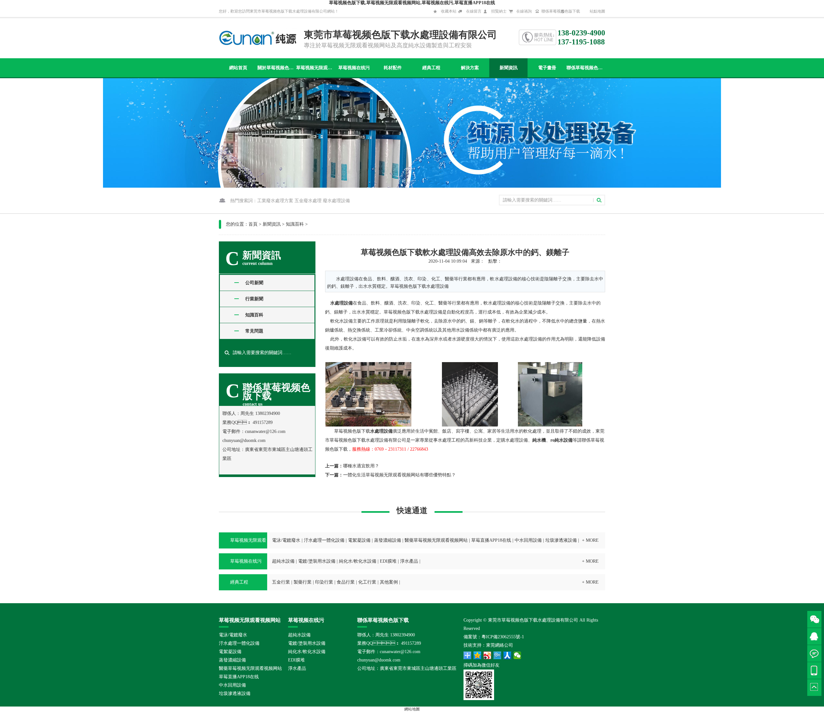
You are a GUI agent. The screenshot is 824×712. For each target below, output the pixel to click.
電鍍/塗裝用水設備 (316, 561)
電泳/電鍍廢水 (286, 540)
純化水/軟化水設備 (357, 561)
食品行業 (346, 582)
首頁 (253, 224)
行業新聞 (254, 298)
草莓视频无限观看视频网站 (315, 67)
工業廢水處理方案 (275, 200)
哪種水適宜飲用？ (361, 466)
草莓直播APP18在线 (491, 540)
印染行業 (324, 582)
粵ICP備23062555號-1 (503, 636)
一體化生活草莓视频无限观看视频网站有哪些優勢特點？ (399, 475)
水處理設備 (341, 303)
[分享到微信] (517, 655)
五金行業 (281, 582)
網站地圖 (412, 709)
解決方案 (470, 67)
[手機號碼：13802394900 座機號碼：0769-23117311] (815, 670)
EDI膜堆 (388, 561)
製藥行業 (303, 582)
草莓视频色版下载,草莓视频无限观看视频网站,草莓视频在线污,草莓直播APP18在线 (412, 2)
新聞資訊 (509, 67)
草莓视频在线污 (354, 67)
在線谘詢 (524, 11)
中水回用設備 (528, 540)
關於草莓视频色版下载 (277, 67)
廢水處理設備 (336, 200)
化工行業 (367, 582)
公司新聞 (254, 282)
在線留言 (474, 11)
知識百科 (295, 224)
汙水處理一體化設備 (324, 540)
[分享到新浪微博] (487, 655)
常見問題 (254, 331)
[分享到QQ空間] (477, 655)
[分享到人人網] (507, 655)
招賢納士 (499, 11)
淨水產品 (409, 561)
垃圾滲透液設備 (561, 540)
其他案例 (389, 582)
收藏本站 (448, 11)
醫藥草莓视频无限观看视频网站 (436, 540)
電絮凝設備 (359, 540)
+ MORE (590, 540)
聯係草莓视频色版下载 (560, 11)
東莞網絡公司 (499, 645)
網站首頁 (238, 67)
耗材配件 (393, 67)
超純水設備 (283, 561)
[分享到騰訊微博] (497, 655)
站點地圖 (597, 11)
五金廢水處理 (308, 200)
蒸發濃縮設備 (387, 540)
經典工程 (431, 67)
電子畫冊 (547, 67)
